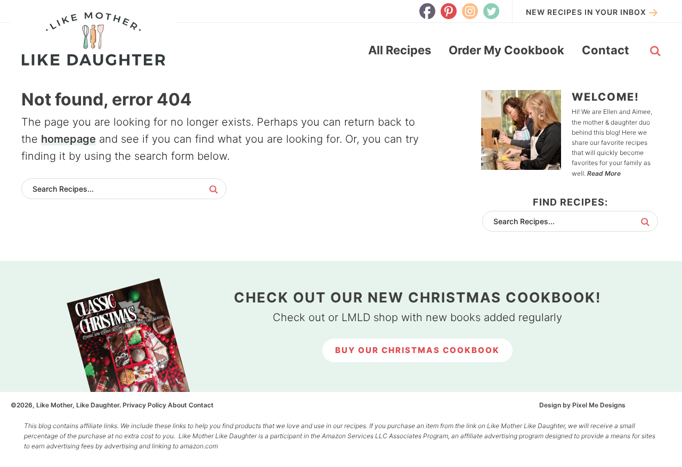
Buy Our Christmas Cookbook (417, 350)
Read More (604, 173)
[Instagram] (470, 11)
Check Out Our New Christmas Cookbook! (417, 297)
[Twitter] (491, 11)
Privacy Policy (144, 405)
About (177, 405)
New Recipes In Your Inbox (586, 12)
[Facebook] (427, 11)
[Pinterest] (449, 11)
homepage (68, 139)
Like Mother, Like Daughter (93, 38)
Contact (201, 405)
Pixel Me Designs (599, 405)
